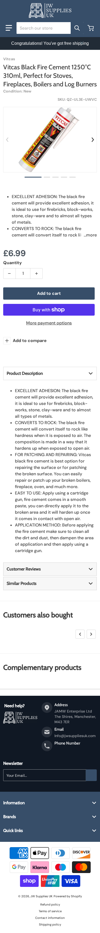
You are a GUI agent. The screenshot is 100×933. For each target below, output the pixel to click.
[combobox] (50, 28)
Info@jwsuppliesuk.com (75, 735)
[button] (8, 28)
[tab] (50, 373)
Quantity (12, 263)
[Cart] (91, 28)
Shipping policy (50, 924)
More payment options (49, 323)
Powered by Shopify (68, 896)
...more (90, 235)
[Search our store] (77, 28)
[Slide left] (7, 139)
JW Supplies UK (41, 896)
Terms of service (50, 911)
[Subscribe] (91, 775)
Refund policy (50, 904)
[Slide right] (93, 139)
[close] (82, 43)
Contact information (50, 918)
